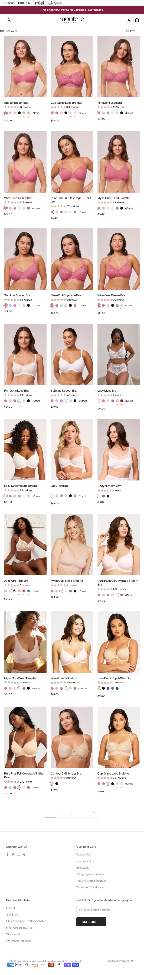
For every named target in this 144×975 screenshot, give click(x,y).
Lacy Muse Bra (106, 390)
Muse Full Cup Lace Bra (66, 295)
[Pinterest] (23, 854)
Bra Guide (82, 867)
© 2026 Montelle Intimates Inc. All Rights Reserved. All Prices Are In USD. (46, 961)
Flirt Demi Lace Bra (109, 102)
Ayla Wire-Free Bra (16, 580)
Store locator (14, 934)
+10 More (82, 113)
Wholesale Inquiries (18, 941)
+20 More (36, 305)
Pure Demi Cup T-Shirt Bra (114, 678)
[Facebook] (7, 854)
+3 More (128, 305)
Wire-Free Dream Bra (111, 295)
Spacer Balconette (16, 102)
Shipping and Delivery (90, 874)
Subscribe (91, 922)
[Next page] (94, 813)
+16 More (129, 113)
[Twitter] (13, 854)
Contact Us (83, 854)
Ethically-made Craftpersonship (26, 921)
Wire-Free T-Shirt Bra (18, 198)
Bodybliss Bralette (109, 486)
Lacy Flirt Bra (59, 486)
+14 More (82, 496)
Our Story (12, 914)
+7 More (35, 113)
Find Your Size (85, 861)
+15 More (82, 212)
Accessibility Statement (120, 960)
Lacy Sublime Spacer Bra (20, 486)
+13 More (129, 208)
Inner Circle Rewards (19, 927)
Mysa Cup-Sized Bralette (113, 198)
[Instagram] (18, 854)
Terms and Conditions (90, 887)
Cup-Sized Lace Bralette (66, 102)
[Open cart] (137, 20)
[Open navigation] (8, 20)
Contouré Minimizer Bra (66, 773)
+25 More (36, 208)
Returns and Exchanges (91, 880)
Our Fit (10, 908)
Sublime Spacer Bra (17, 295)
